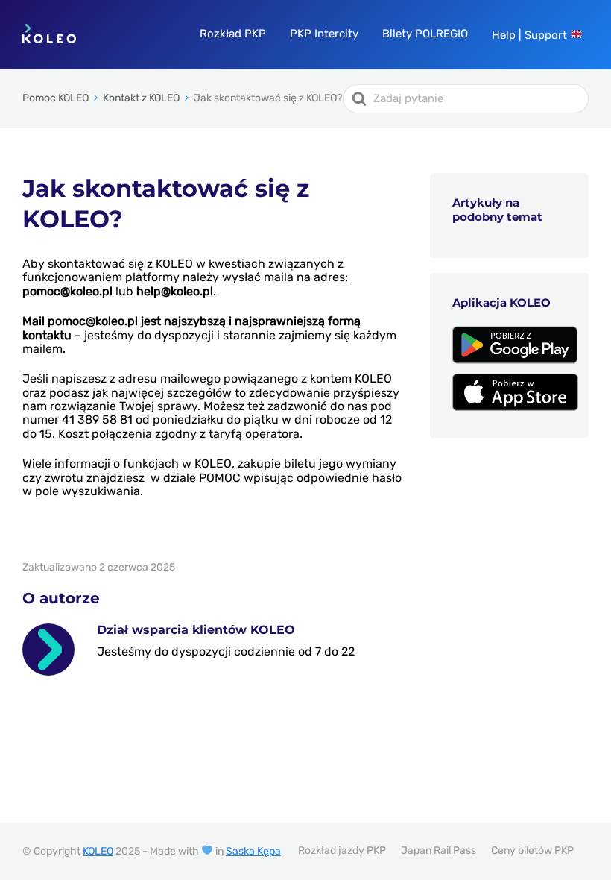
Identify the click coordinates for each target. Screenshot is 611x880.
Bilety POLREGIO (425, 33)
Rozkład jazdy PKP (342, 850)
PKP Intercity (324, 33)
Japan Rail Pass (438, 850)
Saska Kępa (253, 851)
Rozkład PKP (233, 33)
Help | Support (531, 35)
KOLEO (98, 851)
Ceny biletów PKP (532, 850)
